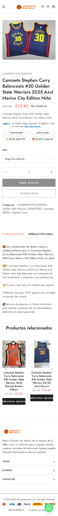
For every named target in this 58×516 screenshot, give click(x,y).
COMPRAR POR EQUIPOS (17, 73)
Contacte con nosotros (39, 510)
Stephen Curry (19, 212)
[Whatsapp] (49, 507)
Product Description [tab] (13, 234)
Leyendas (49, 209)
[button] (52, 369)
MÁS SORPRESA (16, 510)
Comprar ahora (29, 193)
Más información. (32, 126)
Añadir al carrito (29, 183)
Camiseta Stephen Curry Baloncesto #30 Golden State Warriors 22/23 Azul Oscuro (41, 379)
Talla (4, 150)
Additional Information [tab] (40, 234)
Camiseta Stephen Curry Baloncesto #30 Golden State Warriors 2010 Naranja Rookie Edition (14, 381)
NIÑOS (6, 212)
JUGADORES (35, 209)
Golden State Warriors (14, 209)
